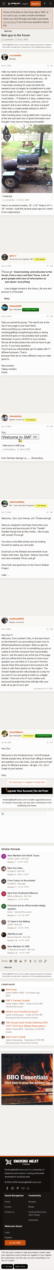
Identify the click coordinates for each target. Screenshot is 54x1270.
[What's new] (45, 4)
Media (31, 1207)
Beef (8, 995)
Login (7, 1232)
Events (9, 1032)
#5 (51, 512)
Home (7, 1201)
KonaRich (11, 883)
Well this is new (15, 934)
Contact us (9, 1212)
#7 (51, 742)
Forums (8, 1207)
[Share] (48, 66)
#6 (51, 629)
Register (8, 1237)
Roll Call (24, 858)
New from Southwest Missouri (22, 893)
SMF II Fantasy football (17, 1000)
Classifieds (33, 1220)
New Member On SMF (18, 946)
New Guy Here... (15, 868)
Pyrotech (11, 871)
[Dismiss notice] (50, 11)
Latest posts (8, 984)
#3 (51, 316)
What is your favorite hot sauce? (22, 1011)
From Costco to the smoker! (21, 880)
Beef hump (11, 989)
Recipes (32, 1201)
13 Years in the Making (18, 921)
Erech (10, 912)
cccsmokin (9, 39)
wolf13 (10, 924)
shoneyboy (10, 449)
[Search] (50, 4)
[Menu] (4, 4)
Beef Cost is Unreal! (16, 1036)
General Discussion (23, 912)
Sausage (21, 883)
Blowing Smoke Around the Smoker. (22, 1017)
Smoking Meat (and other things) (37, 1213)
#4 (51, 426)
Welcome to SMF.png (13, 445)
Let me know (9, 22)
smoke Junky (13, 858)
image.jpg (7, 196)
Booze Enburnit (14, 937)
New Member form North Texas (23, 855)
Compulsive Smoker (16, 949)
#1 (52, 66)
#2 (51, 266)
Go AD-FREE (15, 1243)
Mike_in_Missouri (15, 896)
